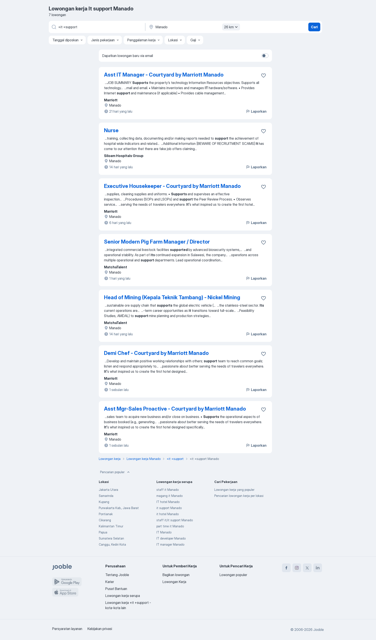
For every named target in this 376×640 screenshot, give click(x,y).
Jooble (318, 629)
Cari (314, 27)
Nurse (111, 130)
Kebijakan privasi (99, 629)
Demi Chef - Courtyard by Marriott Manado (156, 353)
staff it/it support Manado (174, 520)
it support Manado (169, 508)
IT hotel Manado (168, 502)
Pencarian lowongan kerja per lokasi (239, 496)
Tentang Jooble (117, 575)
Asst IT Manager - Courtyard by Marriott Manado (163, 75)
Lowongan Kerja (174, 582)
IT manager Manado (170, 544)
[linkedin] (317, 567)
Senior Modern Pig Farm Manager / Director (157, 242)
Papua (103, 532)
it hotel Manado (167, 514)
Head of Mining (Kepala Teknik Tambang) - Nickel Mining (172, 297)
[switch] (265, 55)
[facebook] (286, 567)
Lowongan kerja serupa (122, 595)
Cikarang (105, 520)
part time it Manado (170, 526)
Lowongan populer (233, 575)
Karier (109, 582)
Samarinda (106, 496)
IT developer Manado (171, 538)
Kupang (104, 502)
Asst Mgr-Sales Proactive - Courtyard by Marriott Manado (175, 409)
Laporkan (259, 111)
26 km (229, 27)
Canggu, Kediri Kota (112, 544)
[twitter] (307, 567)
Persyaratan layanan (67, 629)
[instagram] (296, 567)
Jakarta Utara (108, 489)
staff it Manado (167, 489)
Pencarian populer (112, 472)
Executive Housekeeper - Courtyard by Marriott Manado (172, 186)
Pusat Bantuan (116, 589)
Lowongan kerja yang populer (234, 489)
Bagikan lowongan (176, 575)
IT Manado (163, 532)
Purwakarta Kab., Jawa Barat (119, 508)
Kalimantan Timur (111, 526)
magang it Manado (169, 496)
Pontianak (106, 514)
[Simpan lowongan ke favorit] (263, 75)
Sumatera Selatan (111, 538)
